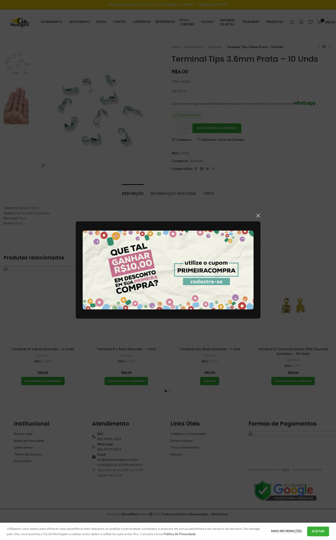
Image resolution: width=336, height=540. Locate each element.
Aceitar (318, 531)
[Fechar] (258, 215)
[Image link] (168, 270)
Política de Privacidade (179, 534)
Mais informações (287, 531)
